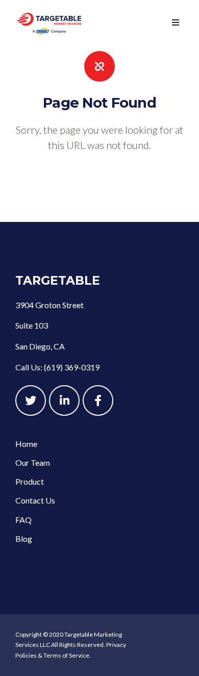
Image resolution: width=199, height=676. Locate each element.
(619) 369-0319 (72, 367)
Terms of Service (66, 655)
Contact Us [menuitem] (35, 500)
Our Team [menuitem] (32, 462)
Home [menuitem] (26, 443)
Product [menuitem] (29, 481)
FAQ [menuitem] (23, 519)
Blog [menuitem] (23, 538)
